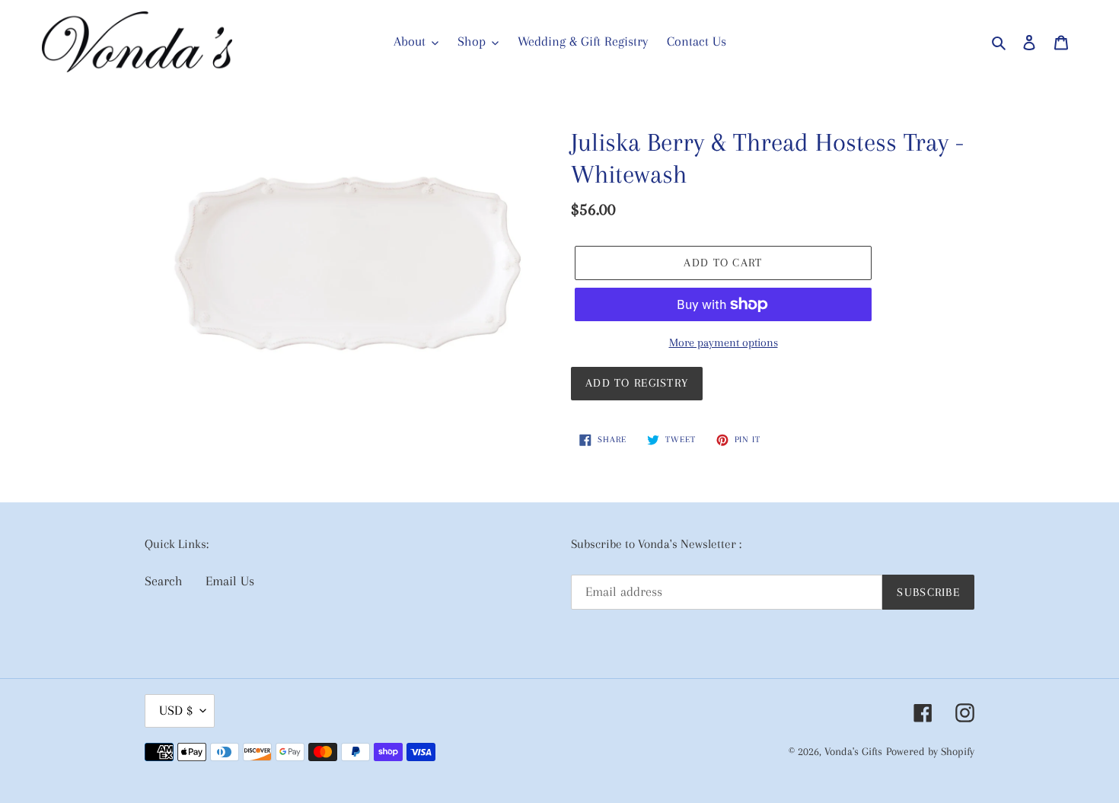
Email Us (230, 580)
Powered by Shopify (930, 751)
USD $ (176, 710)
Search (164, 580)
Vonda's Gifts (853, 751)
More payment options (723, 342)
